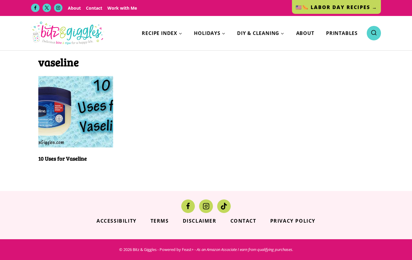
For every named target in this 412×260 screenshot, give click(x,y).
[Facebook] (35, 8)
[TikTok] (224, 206)
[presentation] (75, 112)
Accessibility (117, 221)
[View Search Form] (374, 33)
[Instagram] (58, 8)
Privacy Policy (292, 221)
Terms (160, 221)
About (74, 8)
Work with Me (122, 8)
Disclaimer (200, 221)
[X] (47, 8)
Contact (94, 8)
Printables (342, 33)
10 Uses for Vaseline (62, 158)
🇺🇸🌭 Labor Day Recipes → (336, 7)
